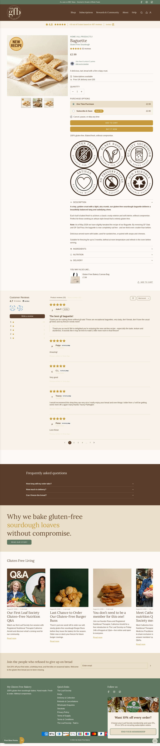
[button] (9, 66)
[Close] (156, 700)
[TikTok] (151, 2)
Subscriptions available (83, 77)
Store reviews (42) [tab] (74, 297)
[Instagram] (146, 2)
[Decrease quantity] (72, 91)
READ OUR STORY (19, 542)
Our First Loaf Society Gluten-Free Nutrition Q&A (23, 616)
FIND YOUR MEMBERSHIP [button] (133, 731)
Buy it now (111, 129)
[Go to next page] (95, 442)
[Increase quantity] (81, 91)
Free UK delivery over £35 (84, 80)
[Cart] (146, 12)
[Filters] (133, 298)
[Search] (141, 12)
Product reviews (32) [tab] (58, 297)
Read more (11, 638)
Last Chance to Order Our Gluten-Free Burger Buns (68, 616)
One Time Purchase (85, 104)
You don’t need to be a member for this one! (109, 614)
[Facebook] (141, 2)
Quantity (75, 87)
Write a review (27, 316)
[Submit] (150, 665)
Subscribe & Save (84, 111)
